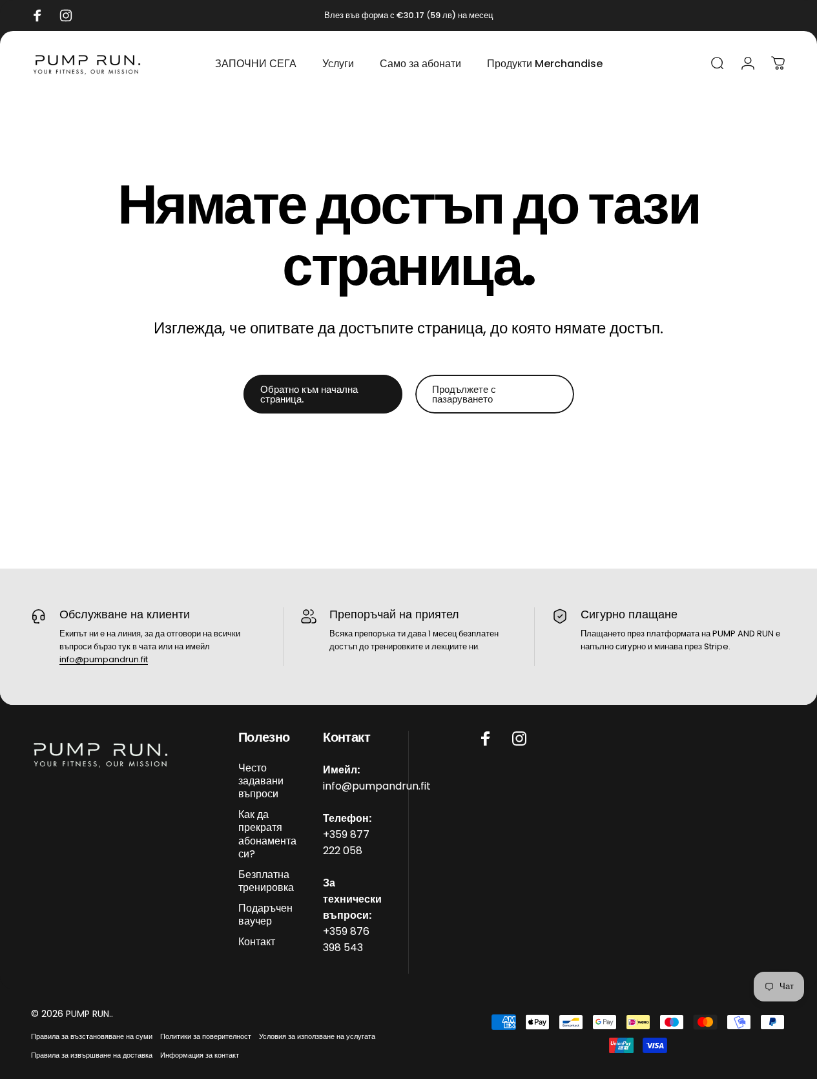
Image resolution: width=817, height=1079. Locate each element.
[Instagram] (519, 738)
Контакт (256, 941)
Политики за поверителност (205, 1036)
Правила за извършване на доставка (91, 1055)
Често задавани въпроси (261, 781)
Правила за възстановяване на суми (91, 1036)
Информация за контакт (199, 1055)
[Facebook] (485, 738)
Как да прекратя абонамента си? (267, 834)
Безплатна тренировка (266, 881)
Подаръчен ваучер (265, 914)
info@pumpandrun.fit (103, 659)
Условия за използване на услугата (317, 1036)
